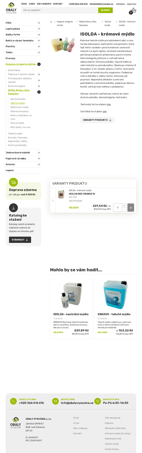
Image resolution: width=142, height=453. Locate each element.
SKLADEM (73, 207)
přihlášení (120, 4)
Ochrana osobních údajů (118, 433)
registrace (131, 4)
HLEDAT (105, 10)
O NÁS (32, 4)
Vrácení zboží (112, 444)
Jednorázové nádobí (18, 152)
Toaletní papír (15, 133)
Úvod (76, 417)
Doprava (109, 423)
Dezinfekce (14, 70)
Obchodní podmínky (115, 428)
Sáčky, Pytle (13, 34)
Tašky (9, 52)
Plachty (10, 46)
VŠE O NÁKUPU (44, 4)
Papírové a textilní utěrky (21, 74)
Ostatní (10, 164)
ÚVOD (24, 4)
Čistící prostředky (17, 145)
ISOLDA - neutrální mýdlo (70, 314)
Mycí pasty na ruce (20, 127)
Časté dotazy (112, 449)
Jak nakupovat (113, 417)
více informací (75, 200)
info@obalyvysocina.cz (101, 4)
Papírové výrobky (16, 158)
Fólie (8, 23)
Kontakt (77, 433)
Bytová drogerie (16, 86)
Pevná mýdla (17, 123)
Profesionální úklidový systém (20, 80)
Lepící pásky (13, 28)
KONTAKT (58, 4)
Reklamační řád (113, 438)
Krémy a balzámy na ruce (21, 117)
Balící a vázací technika (19, 40)
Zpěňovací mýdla (19, 107)
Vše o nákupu (80, 428)
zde (109, 104)
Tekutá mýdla (17, 103)
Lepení (10, 170)
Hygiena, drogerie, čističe (21, 64)
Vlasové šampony (19, 111)
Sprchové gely (18, 99)
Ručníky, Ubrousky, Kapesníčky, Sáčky (18, 139)
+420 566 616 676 (78, 4)
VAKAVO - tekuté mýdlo (114, 314)
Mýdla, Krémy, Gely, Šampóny (19, 92)
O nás (76, 423)
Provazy (10, 58)
